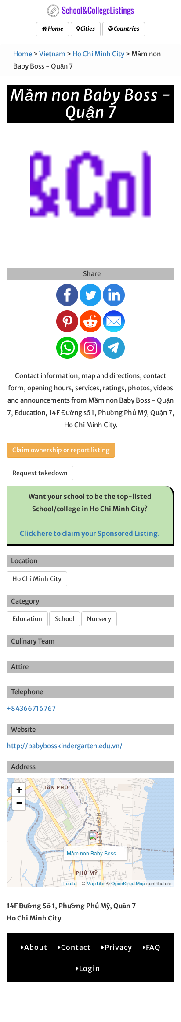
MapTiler (96, 883)
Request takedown (40, 473)
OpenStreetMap (128, 883)
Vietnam (52, 54)
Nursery (99, 619)
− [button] (19, 802)
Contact (76, 947)
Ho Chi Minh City (98, 54)
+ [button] (19, 789)
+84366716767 (31, 708)
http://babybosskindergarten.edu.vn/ (65, 746)
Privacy (118, 947)
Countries (126, 29)
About (35, 947)
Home (55, 29)
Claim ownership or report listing (60, 450)
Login (89, 968)
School (64, 619)
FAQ (153, 947)
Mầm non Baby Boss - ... (95, 853)
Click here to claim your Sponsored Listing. (90, 533)
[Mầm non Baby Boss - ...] (93, 835)
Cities (87, 29)
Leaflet (70, 883)
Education (27, 619)
